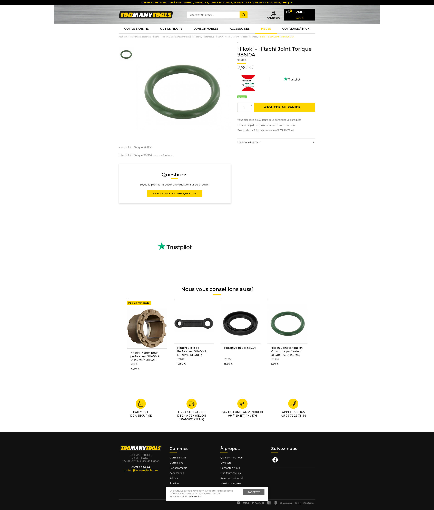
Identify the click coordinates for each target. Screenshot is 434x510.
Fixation (174, 483)
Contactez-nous (230, 467)
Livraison (225, 462)
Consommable (178, 467)
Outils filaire (176, 462)
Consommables (206, 28)
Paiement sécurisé (231, 478)
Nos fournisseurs (230, 473)
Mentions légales (231, 483)
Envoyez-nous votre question (174, 193)
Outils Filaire (171, 28)
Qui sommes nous (231, 457)
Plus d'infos (195, 496)
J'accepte (254, 492)
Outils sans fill (178, 457)
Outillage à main (296, 28)
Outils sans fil (136, 28)
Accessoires (240, 28)
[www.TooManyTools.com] (146, 14)
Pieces (266, 28)
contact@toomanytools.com (141, 470)
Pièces (174, 478)
